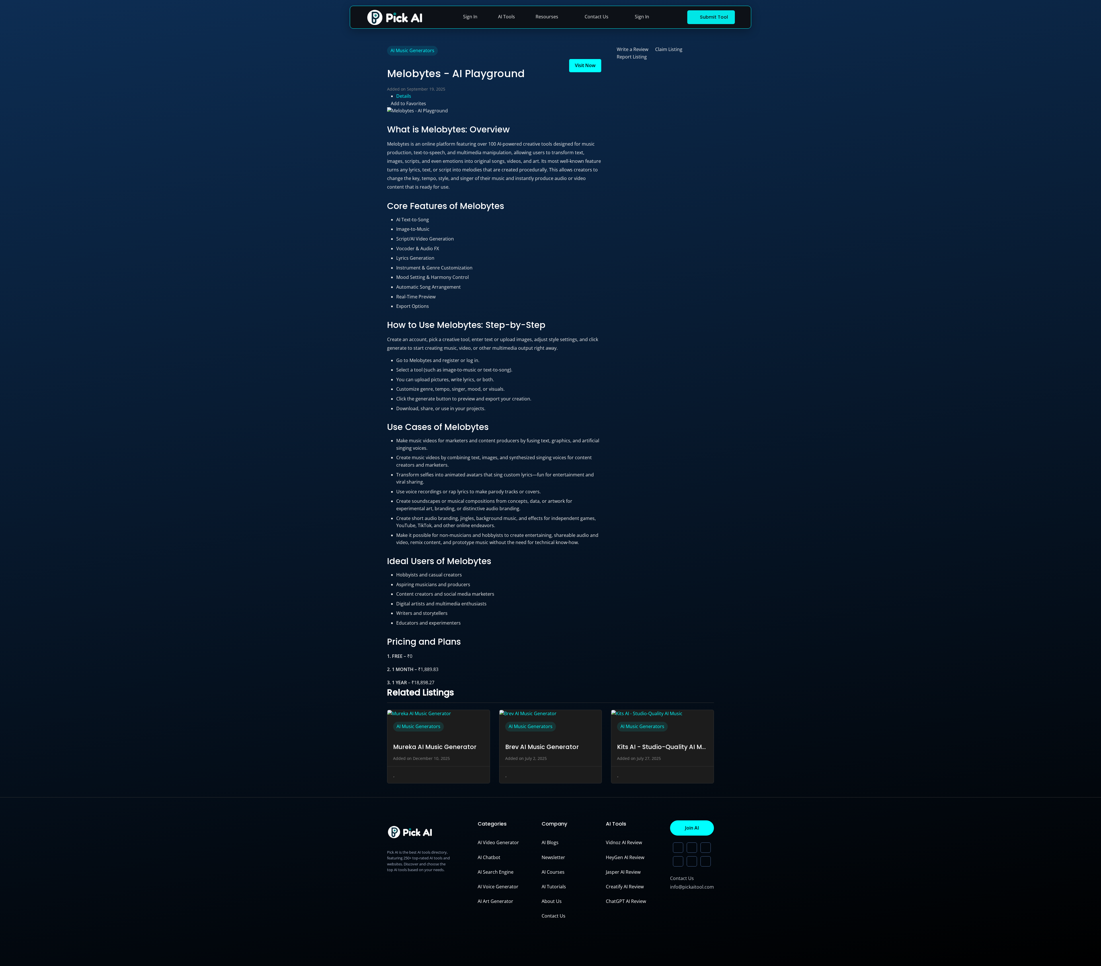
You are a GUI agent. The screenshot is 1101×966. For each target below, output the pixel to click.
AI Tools (506, 16)
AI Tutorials (554, 886)
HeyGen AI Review (625, 857)
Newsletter (553, 857)
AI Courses (553, 872)
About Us (552, 901)
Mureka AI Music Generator (435, 747)
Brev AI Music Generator (542, 747)
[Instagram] (692, 861)
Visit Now (585, 65)
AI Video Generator (498, 842)
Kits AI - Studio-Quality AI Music (662, 747)
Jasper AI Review (623, 872)
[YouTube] (705, 847)
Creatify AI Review (625, 886)
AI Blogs (550, 842)
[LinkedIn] (678, 847)
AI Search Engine (496, 872)
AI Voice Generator (498, 886)
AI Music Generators (412, 50)
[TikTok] (678, 861)
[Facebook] (705, 861)
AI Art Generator (495, 901)
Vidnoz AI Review (624, 842)
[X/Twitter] (692, 847)
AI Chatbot (489, 857)
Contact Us (596, 16)
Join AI (692, 828)
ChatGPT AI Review (626, 901)
